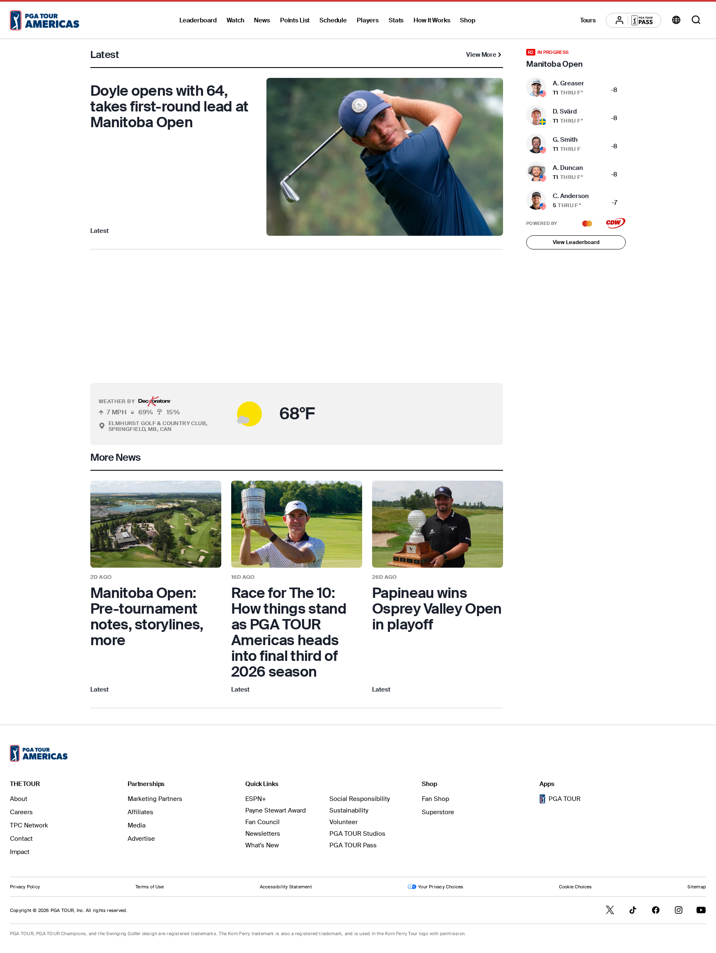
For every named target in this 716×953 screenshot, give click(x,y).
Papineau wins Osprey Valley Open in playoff (436, 608)
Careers (21, 812)
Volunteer (343, 822)
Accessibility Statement (286, 887)
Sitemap (696, 887)
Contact (21, 838)
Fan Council (262, 822)
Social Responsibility (359, 799)
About (18, 799)
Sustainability (348, 810)
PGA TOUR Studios (357, 834)
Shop (467, 20)
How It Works (432, 20)
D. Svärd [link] (565, 111)
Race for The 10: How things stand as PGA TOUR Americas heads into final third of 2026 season (288, 632)
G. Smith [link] (565, 139)
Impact (19, 852)
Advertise (141, 838)
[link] (155, 588)
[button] (230, 414)
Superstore (438, 812)
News (262, 20)
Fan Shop (435, 799)
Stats (396, 20)
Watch (235, 20)
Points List (295, 20)
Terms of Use (149, 887)
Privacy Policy (25, 887)
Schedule (333, 20)
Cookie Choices (575, 887)
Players (368, 20)
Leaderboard (198, 20)
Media (136, 825)
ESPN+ (255, 799)
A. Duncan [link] (568, 168)
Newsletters (262, 834)
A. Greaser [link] (568, 83)
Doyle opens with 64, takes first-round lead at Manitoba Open (169, 106)
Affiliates (140, 812)
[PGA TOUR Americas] (44, 20)
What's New (262, 845)
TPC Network (29, 825)
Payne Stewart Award (275, 810)
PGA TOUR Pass (353, 845)
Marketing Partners (155, 799)
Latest (99, 231)
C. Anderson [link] (571, 196)
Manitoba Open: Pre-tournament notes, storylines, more (146, 616)
